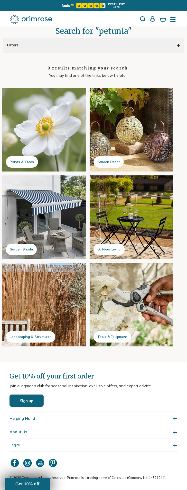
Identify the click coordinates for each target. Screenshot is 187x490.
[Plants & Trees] (44, 130)
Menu (174, 20)
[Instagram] (28, 463)
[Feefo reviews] (93, 5)
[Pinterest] (53, 463)
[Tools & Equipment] (131, 304)
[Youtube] (41, 463)
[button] (27, 484)
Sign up (26, 400)
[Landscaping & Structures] (44, 304)
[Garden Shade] (44, 217)
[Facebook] (15, 463)
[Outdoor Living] (131, 217)
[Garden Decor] (131, 130)
